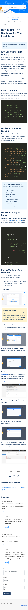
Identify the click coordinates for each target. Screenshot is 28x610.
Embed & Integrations (16, 17)
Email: (5, 584)
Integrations (15, 19)
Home (7, 17)
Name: (5, 577)
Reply (4, 511)
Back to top (24, 605)
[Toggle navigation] (23, 2)
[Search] (24, 7)
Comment (7, 593)
